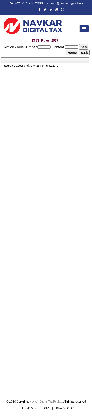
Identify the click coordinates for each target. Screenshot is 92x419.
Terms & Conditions (36, 408)
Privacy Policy (64, 408)
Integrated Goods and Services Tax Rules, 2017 (30, 65)
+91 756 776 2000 (29, 3)
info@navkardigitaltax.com (69, 3)
